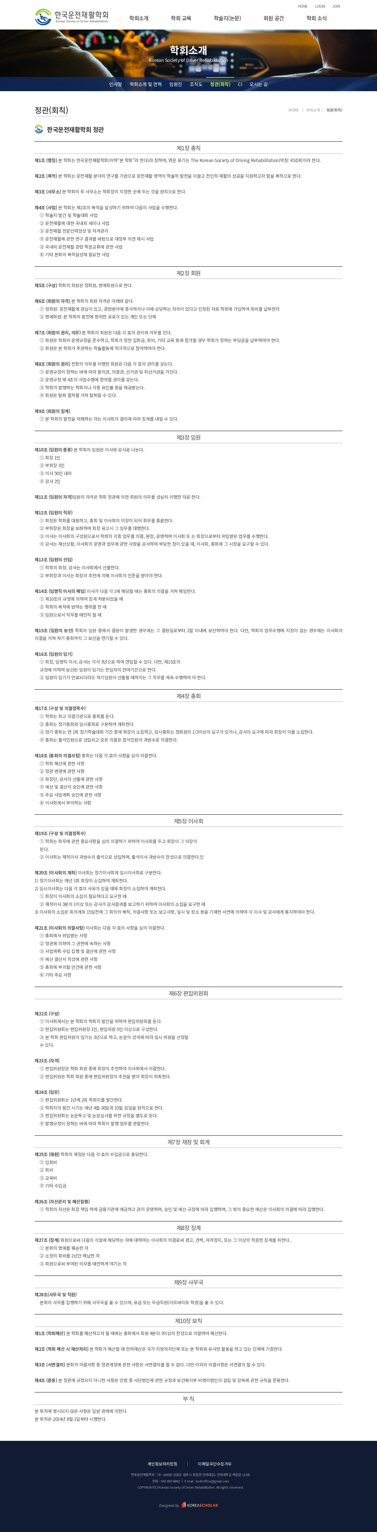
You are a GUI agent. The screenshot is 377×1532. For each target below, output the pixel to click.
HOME (303, 6)
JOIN (336, 6)
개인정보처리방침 (162, 1463)
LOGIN (320, 6)
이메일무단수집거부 (215, 1463)
